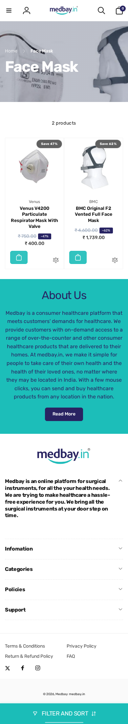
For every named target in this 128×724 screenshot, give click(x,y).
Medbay (61, 694)
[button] (9, 10)
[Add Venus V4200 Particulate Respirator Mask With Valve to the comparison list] (56, 260)
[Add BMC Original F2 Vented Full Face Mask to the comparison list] (115, 260)
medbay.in (77, 694)
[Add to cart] (19, 257)
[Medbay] (64, 464)
